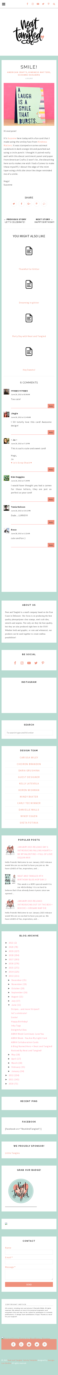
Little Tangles (12, 1153)
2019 (11, 951)
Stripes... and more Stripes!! (25, 1009)
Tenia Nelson (18, 506)
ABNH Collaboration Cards (24, 1042)
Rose (13, 529)
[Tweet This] (14, 204)
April (14, 1058)
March (14, 1063)
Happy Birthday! (19, 1021)
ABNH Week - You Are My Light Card (29, 1038)
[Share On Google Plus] (29, 204)
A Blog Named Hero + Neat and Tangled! (31, 1046)
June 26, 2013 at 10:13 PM (21, 511)
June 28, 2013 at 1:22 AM (20, 533)
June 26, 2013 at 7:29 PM (20, 481)
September (17, 992)
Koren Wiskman (28, 790)
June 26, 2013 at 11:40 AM (21, 417)
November (17, 984)
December (16, 980)
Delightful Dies (19, 1029)
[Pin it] (37, 204)
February (16, 1067)
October (15, 988)
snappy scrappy (19, 390)
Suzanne (12, 138)
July (13, 1000)
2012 (11, 1075)
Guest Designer (29, 777)
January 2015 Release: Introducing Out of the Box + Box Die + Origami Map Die (35, 904)
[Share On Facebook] (21, 204)
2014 (11, 971)
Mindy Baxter (29, 796)
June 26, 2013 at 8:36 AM (20, 394)
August (15, 996)
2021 (11, 942)
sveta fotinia (29, 822)
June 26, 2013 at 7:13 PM (20, 443)
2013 (11, 975)
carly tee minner (29, 803)
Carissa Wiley (29, 757)
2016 (11, 963)
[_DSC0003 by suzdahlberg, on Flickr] (29, 104)
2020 (11, 947)
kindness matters (39, 72)
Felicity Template (30, 1360)
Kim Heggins (18, 476)
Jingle (14, 413)
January (15, 1071)
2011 (11, 1079)
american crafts (17, 72)
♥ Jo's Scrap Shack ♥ (21, 462)
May (13, 1054)
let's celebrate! (19, 1013)
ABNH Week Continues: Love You (27, 1033)
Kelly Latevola (29, 783)
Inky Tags (16, 1025)
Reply (51, 406)
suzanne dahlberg (29, 75)
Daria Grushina (29, 770)
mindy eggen (29, 816)
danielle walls (29, 809)
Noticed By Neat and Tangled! (26, 1050)
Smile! (14, 1017)
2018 (11, 955)
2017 (11, 959)
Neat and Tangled (15, 1360)
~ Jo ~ (14, 439)
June (14, 1004)
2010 (11, 1083)
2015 (11, 967)
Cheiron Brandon (29, 764)
